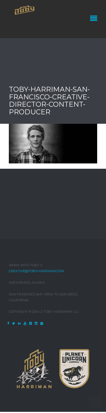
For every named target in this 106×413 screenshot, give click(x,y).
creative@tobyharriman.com (36, 271)
